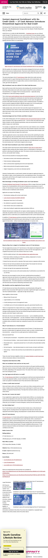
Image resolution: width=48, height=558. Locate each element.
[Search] (38, 13)
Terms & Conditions (37, 556)
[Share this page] (45, 13)
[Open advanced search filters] (41, 13)
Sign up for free (13, 551)
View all (45, 2)
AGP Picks (4, 2)
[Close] (24, 530)
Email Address (7, 545)
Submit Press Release (27, 556)
